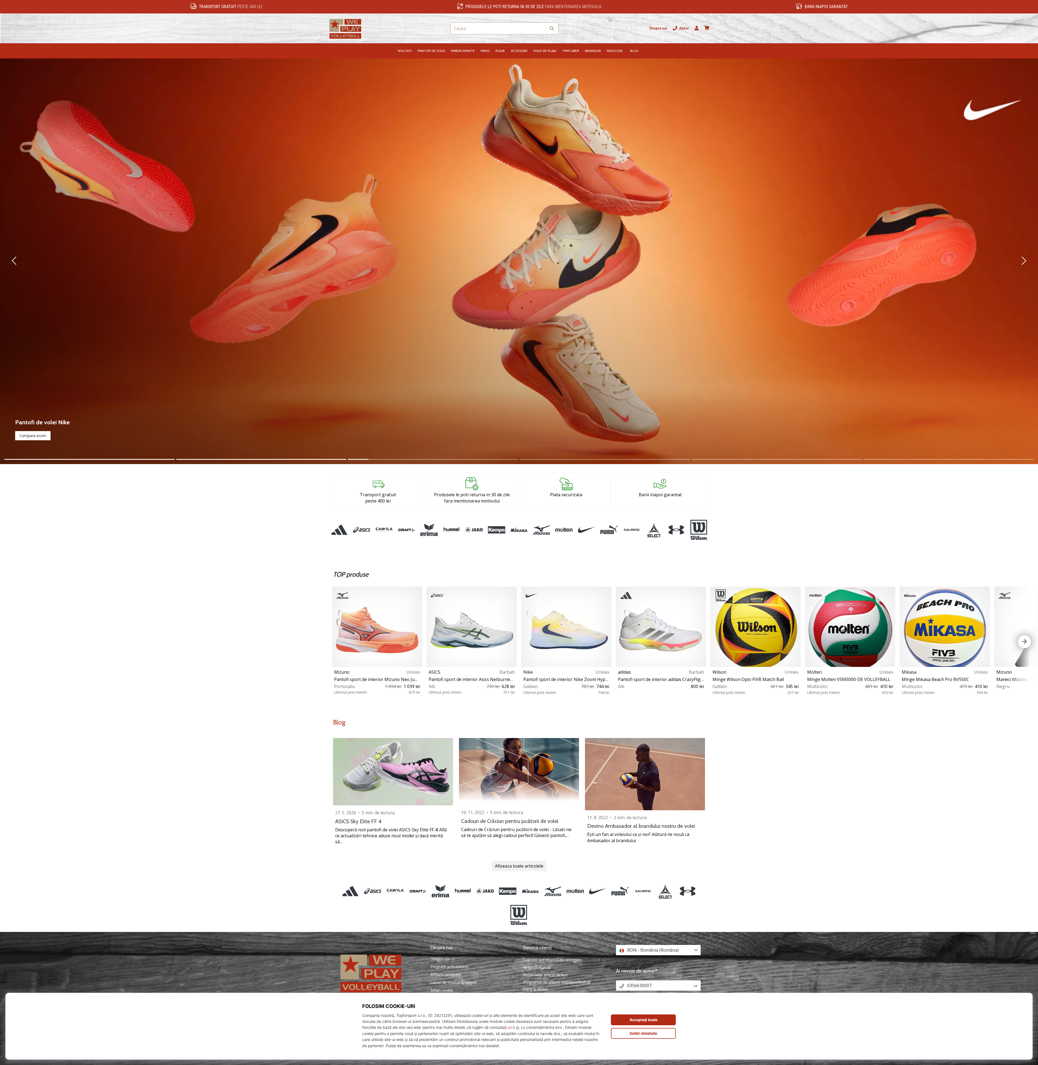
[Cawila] (384, 530)
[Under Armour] (676, 530)
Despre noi (658, 28)
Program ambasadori (449, 967)
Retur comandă (537, 967)
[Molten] (564, 530)
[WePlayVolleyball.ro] (379, 972)
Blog (339, 722)
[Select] (654, 530)
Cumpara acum (32, 435)
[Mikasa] (519, 530)
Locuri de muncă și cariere (453, 982)
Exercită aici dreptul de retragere (552, 960)
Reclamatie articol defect (545, 974)
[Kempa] (496, 530)
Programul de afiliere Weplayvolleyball (556, 982)
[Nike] (586, 530)
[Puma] (609, 530)
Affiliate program (445, 975)
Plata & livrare (535, 989)
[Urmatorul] (1011, 261)
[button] (542, 28)
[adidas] (339, 530)
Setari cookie (441, 990)
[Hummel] (451, 530)
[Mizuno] (541, 530)
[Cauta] (551, 28)
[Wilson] (699, 530)
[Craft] (406, 530)
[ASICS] (361, 530)
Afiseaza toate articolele (519, 866)
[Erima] (429, 530)
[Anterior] (26, 261)
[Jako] (474, 530)
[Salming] (631, 530)
